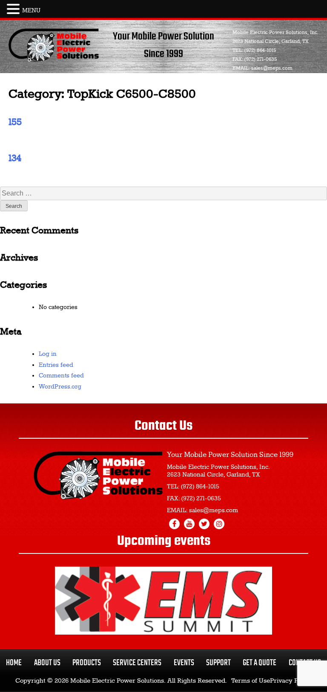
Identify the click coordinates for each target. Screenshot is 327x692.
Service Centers (137, 663)
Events (184, 663)
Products (86, 663)
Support (218, 663)
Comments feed (61, 376)
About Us (47, 663)
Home (14, 663)
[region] (163, 601)
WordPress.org (60, 387)
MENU (31, 10)
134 (15, 158)
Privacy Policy (291, 681)
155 (15, 122)
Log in (48, 354)
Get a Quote (259, 663)
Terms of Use (250, 681)
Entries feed (56, 365)
